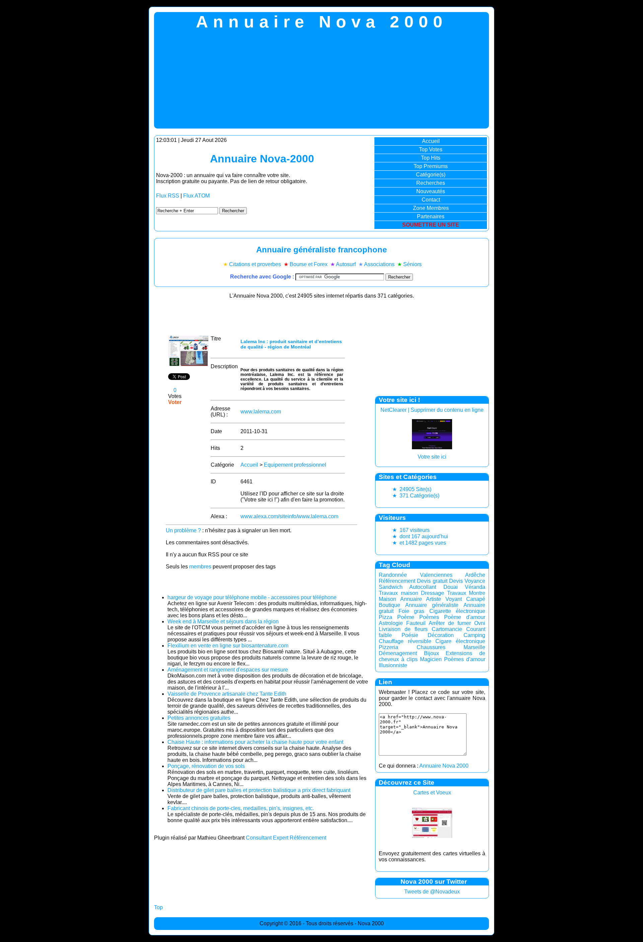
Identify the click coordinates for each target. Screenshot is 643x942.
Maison (387, 599)
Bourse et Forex (309, 264)
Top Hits (430, 158)
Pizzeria (388, 647)
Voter (175, 402)
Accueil (431, 141)
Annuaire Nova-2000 (262, 159)
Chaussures (431, 647)
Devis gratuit (432, 581)
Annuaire (411, 599)
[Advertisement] (321, 82)
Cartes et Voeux (432, 792)
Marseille (474, 647)
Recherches (430, 183)
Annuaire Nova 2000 (444, 766)
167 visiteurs (411, 530)
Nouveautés (430, 191)
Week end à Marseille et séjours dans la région (223, 621)
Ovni (479, 623)
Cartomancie (447, 629)
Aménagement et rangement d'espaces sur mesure (227, 670)
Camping (474, 635)
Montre (477, 593)
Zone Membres (431, 208)
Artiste (433, 599)
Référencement (397, 581)
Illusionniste (393, 665)
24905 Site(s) (411, 489)
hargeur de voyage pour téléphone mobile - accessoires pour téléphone (252, 597)
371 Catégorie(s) (415, 495)
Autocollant (422, 587)
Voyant (453, 599)
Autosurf (346, 264)
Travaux (456, 593)
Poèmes (429, 617)
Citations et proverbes (255, 264)
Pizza (385, 617)
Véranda (475, 587)
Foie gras (412, 611)
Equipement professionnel (295, 465)
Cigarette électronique (457, 611)
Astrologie (391, 623)
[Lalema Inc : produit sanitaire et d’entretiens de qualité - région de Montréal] (188, 364)
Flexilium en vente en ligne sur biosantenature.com (227, 645)
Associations (379, 264)
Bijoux (431, 653)
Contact (431, 200)
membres (200, 566)
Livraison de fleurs (403, 629)
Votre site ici (432, 457)
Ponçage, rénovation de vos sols (206, 766)
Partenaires (430, 216)
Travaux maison (398, 593)
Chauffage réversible (405, 641)
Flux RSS (167, 196)
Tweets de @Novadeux (432, 891)
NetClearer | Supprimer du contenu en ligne (432, 410)
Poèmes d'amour (464, 659)
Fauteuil (416, 623)
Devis (456, 581)
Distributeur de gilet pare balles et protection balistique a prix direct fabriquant (258, 790)
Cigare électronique (460, 641)
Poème (405, 617)
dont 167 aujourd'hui (420, 536)
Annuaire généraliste (432, 605)
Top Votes (430, 149)
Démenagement (398, 653)
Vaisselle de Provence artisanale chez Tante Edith (226, 694)
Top (158, 907)
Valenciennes (436, 575)
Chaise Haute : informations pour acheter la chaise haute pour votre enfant (255, 742)
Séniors (412, 264)
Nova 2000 (371, 923)
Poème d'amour (464, 617)
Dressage (432, 593)
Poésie (410, 635)
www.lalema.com (260, 411)
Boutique (389, 605)
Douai (450, 587)
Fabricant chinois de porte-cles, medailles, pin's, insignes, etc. (240, 808)
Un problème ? (183, 530)
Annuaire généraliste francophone (321, 249)
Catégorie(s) (430, 174)
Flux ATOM (196, 196)
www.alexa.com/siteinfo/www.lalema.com (289, 516)
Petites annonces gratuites (198, 718)
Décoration (441, 635)
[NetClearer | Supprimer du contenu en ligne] (432, 447)
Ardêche (475, 575)
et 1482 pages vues (419, 543)
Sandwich (391, 587)
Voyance (475, 581)
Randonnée (393, 575)
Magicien (431, 659)
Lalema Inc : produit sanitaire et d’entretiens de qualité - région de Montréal (291, 344)
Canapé (475, 599)
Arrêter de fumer (450, 623)
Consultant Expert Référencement (286, 838)
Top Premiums (431, 166)
